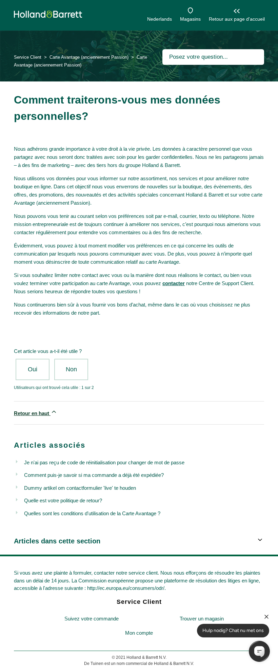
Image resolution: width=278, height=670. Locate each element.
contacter (173, 283)
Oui (32, 369)
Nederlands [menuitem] (159, 19)
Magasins (190, 19)
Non (71, 369)
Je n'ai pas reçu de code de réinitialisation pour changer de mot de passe (104, 462)
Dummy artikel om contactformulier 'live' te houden (80, 488)
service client (143, 573)
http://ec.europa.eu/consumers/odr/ (125, 588)
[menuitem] (91, 619)
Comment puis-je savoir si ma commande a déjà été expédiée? (94, 475)
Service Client (27, 57)
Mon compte (139, 633)
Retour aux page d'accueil (237, 19)
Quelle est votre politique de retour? (63, 500)
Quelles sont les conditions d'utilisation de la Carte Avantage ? (92, 513)
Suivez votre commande (91, 618)
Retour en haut (32, 413)
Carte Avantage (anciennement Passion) (88, 57)
